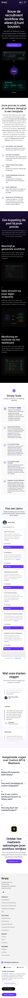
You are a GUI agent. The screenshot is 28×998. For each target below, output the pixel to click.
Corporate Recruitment (8, 927)
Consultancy (5, 930)
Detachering (5, 921)
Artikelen (4, 949)
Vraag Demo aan (13, 861)
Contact (3, 936)
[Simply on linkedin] (3, 892)
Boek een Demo (13, 45)
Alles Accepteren (9, 994)
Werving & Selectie (7, 924)
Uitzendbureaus (6, 918)
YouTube (3, 952)
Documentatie (5, 955)
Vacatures (4, 942)
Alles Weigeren (8, 989)
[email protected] (6, 888)
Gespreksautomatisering (8, 902)
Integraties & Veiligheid (8, 908)
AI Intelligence (5, 899)
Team (3, 939)
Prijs (2, 911)
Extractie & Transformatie (8, 905)
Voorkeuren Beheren (10, 983)
